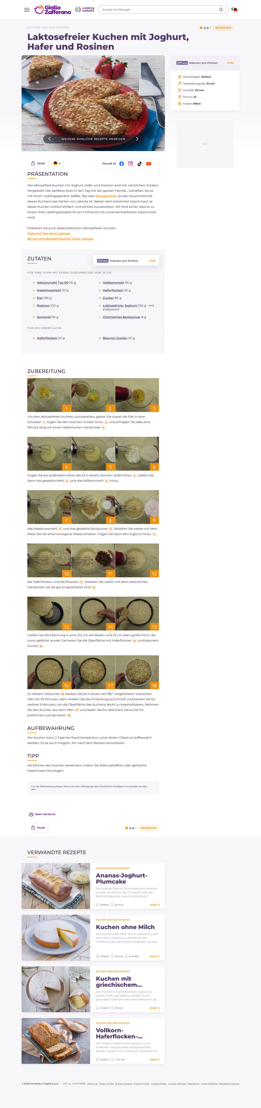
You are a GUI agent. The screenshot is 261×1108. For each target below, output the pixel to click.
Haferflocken (113, 290)
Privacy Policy (141, 1083)
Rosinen (43, 305)
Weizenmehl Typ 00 (52, 282)
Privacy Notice (123, 1083)
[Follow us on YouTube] (149, 163)
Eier (40, 298)
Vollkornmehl (113, 282)
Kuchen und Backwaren (48, 27)
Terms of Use (106, 1083)
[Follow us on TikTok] (140, 163)
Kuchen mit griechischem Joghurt (116, 982)
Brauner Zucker (115, 338)
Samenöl (44, 317)
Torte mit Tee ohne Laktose (48, 233)
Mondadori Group (229, 1083)
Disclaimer (193, 1083)
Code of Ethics (209, 1083)
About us (92, 1083)
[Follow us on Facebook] (122, 163)
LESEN (153, 904)
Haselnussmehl (49, 290)
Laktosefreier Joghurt (120, 305)
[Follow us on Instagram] (131, 163)
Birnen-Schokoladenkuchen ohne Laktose (60, 239)
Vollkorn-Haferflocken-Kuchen (117, 1033)
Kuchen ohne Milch (125, 927)
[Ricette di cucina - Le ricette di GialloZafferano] (234, 9)
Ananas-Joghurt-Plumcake (121, 878)
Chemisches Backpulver (122, 317)
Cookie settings (177, 1083)
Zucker (108, 298)
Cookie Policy (159, 1083)
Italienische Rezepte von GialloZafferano (64, 9)
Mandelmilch (106, 196)
